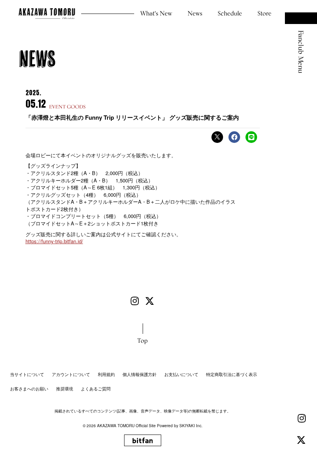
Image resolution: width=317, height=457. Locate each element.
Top (142, 340)
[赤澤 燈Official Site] (47, 13)
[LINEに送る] (251, 137)
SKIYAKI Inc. (191, 425)
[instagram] (302, 418)
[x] (301, 440)
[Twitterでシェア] (217, 137)
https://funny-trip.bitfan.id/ (54, 241)
